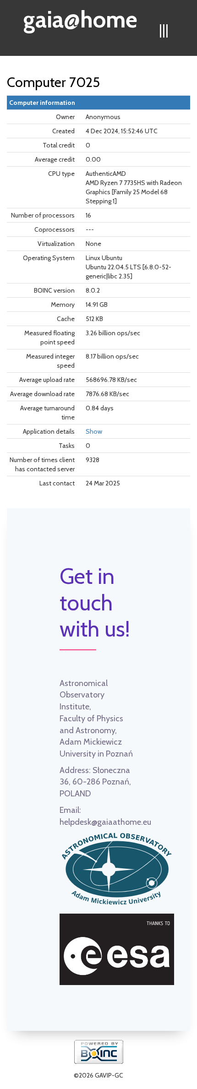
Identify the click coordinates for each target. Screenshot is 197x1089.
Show (94, 431)
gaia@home (80, 16)
